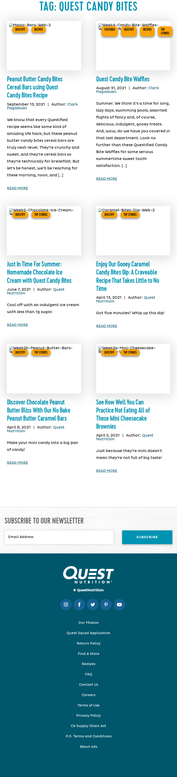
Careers (88, 695)
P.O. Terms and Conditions (89, 736)
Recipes (38, 29)
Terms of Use (88, 705)
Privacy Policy (88, 715)
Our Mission (88, 622)
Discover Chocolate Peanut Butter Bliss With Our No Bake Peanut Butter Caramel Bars (38, 410)
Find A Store (88, 654)
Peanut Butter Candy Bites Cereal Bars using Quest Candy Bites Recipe (34, 87)
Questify (20, 29)
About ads (88, 746)
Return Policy (88, 643)
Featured (109, 29)
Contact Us (88, 684)
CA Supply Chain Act (88, 726)
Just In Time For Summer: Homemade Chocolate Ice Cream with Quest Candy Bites (39, 272)
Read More (17, 188)
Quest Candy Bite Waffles (123, 79)
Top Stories (165, 31)
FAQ (88, 674)
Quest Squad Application (88, 633)
